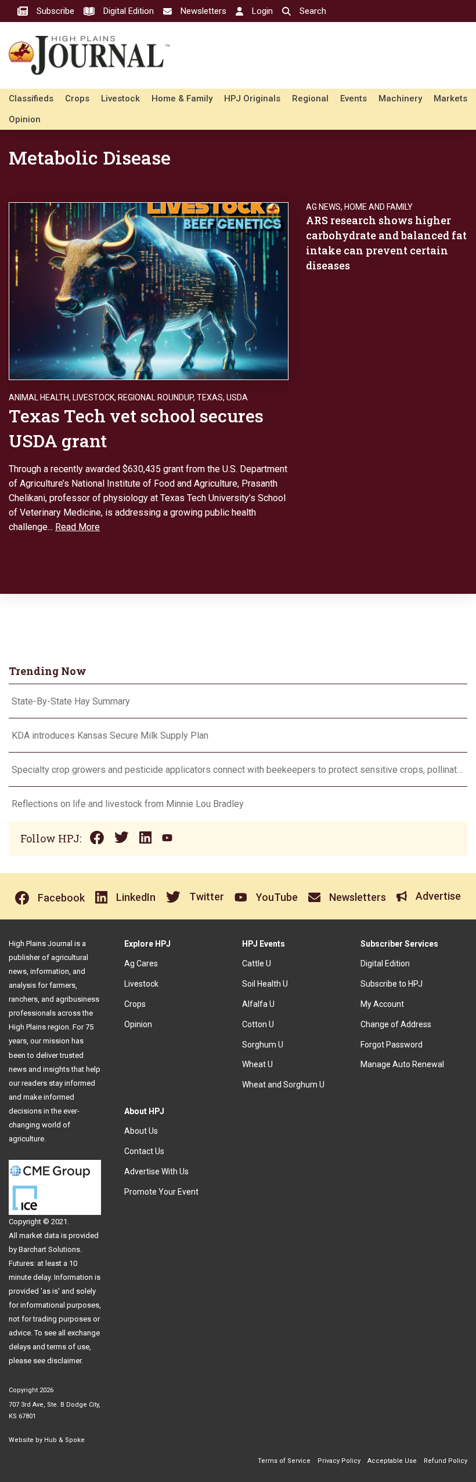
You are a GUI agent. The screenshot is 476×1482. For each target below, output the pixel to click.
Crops (77, 98)
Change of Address (395, 1024)
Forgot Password (391, 1044)
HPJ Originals (252, 98)
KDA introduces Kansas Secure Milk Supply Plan (110, 735)
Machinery (400, 98)
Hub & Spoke (64, 1440)
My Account (382, 1004)
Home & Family (182, 98)
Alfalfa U (258, 1004)
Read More (77, 526)
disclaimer (64, 1360)
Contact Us (144, 1151)
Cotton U (258, 1024)
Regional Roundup (155, 397)
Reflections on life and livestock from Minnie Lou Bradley (128, 803)
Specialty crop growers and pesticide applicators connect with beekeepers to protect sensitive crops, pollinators (238, 769)
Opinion (25, 119)
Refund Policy (445, 1461)
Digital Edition (385, 963)
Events (353, 98)
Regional (310, 98)
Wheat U (257, 1064)
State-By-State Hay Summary (71, 701)
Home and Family (378, 206)
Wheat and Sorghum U (283, 1084)
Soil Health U (265, 983)
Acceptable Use (392, 1461)
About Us (141, 1131)
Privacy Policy (339, 1461)
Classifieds (31, 98)
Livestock (120, 98)
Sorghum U (262, 1044)
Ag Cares (141, 963)
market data (39, 1235)
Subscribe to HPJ (391, 983)
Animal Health (39, 397)
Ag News (323, 206)
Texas (210, 397)
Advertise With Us (156, 1171)
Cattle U (256, 963)
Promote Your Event (161, 1191)
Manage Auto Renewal (402, 1064)
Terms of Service (284, 1461)
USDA (237, 397)
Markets (450, 98)
